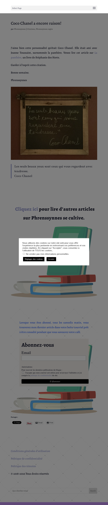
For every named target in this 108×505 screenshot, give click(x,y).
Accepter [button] (51, 259)
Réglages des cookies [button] (34, 259)
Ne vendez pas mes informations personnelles (47, 254)
